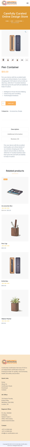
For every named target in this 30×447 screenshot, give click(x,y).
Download (5, 388)
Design (20, 111)
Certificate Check (7, 386)
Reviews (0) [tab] (15, 139)
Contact (4, 390)
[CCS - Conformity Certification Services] (9, 3)
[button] (25, 32)
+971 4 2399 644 (7, 429)
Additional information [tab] (15, 134)
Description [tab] (15, 129)
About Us (4, 384)
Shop (12, 21)
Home (7, 21)
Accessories (18, 21)
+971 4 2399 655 (7, 431)
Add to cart (11, 103)
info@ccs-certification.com (10, 433)
